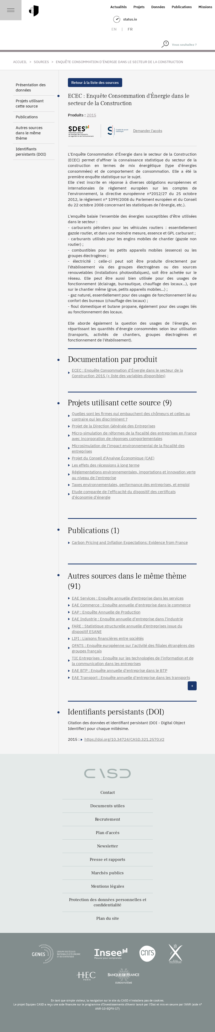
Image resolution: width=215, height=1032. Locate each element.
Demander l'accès (147, 130)
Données (158, 7)
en (114, 29)
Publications (182, 7)
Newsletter (107, 846)
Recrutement (107, 819)
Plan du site (107, 918)
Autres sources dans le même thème (29, 133)
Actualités (118, 7)
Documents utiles (107, 806)
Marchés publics (107, 873)
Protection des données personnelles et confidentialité (107, 902)
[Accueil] (34, 11)
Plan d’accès (108, 833)
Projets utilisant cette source (30, 103)
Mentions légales (107, 886)
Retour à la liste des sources (95, 82)
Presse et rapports (107, 859)
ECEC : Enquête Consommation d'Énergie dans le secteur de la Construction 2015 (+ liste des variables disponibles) (127, 373)
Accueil (20, 62)
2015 (91, 115)
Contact (107, 792)
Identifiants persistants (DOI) (31, 151)
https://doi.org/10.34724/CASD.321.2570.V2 (124, 739)
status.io (130, 19)
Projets (138, 7)
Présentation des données (31, 87)
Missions (205, 7)
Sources (41, 62)
